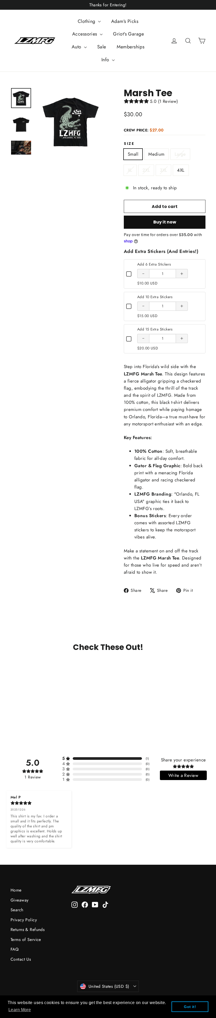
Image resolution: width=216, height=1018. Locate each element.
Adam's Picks (124, 21)
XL (130, 170)
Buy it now (164, 222)
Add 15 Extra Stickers (155, 329)
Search (17, 910)
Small (133, 154)
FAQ (14, 949)
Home (16, 890)
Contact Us (21, 959)
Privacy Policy (24, 920)
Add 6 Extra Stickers (154, 264)
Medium (156, 154)
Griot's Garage (128, 33)
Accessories (85, 33)
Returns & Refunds (28, 930)
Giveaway (19, 900)
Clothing (87, 21)
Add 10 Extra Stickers (155, 296)
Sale (101, 46)
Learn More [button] (19, 1009)
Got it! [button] (190, 1007)
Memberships (131, 46)
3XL (163, 170)
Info (106, 59)
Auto (77, 46)
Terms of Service (26, 939)
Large (180, 154)
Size (129, 144)
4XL (180, 170)
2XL (146, 170)
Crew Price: (144, 130)
